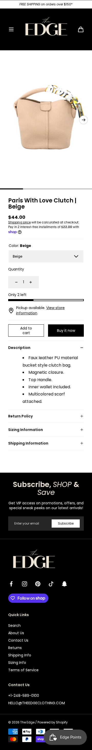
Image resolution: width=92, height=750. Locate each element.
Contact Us (18, 640)
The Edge (27, 722)
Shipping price (19, 222)
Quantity (16, 269)
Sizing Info (17, 662)
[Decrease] (13, 282)
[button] (11, 29)
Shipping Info (19, 655)
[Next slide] (83, 120)
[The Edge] (46, 29)
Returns (15, 647)
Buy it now (66, 330)
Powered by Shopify (53, 722)
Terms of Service (23, 670)
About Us (16, 632)
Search (14, 625)
